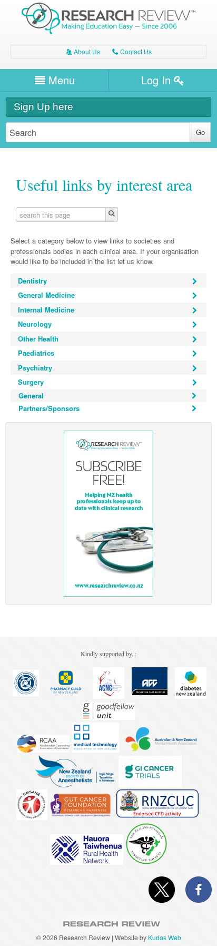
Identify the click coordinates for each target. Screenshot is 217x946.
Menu (60, 79)
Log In (157, 79)
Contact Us (132, 51)
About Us (83, 51)
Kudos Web (164, 937)
